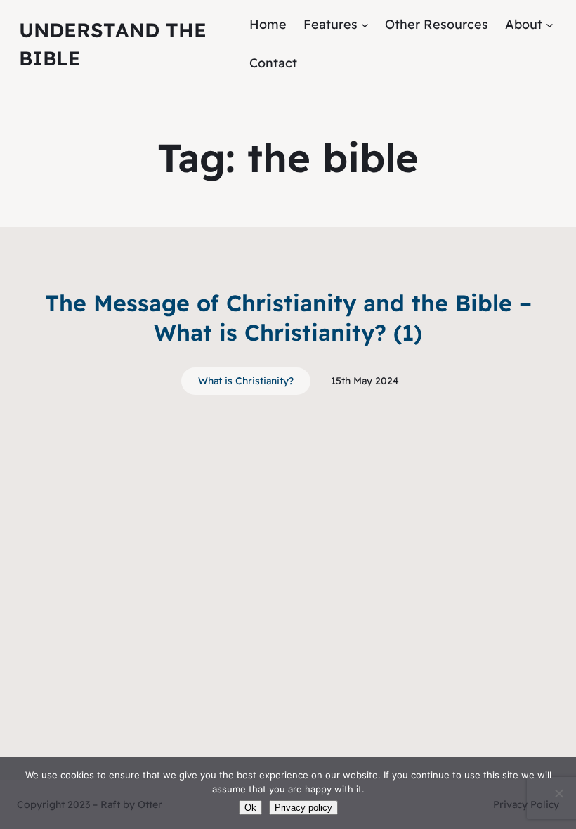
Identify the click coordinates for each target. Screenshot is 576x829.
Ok (250, 807)
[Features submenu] (365, 25)
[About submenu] (550, 25)
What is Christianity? (246, 380)
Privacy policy (303, 807)
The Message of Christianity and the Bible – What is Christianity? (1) (288, 317)
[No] (558, 793)
